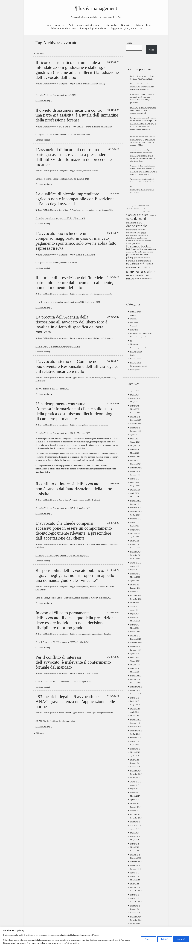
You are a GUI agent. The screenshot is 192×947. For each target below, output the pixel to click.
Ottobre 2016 (135, 822)
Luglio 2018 (134, 745)
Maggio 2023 (135, 533)
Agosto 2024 (134, 479)
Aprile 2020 (134, 668)
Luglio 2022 (134, 570)
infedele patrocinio (90, 294)
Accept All (181, 939)
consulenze (152, 215)
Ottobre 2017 (135, 778)
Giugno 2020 (135, 661)
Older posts (39, 53)
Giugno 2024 (135, 486)
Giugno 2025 (135, 442)
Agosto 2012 (134, 898)
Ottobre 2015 (135, 865)
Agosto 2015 (134, 873)
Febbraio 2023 (135, 544)
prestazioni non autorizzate (137, 254)
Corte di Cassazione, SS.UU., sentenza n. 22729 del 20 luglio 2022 (63, 681)
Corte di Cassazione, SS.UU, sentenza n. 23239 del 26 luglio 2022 (63, 642)
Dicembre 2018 (135, 727)
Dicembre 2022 (135, 551)
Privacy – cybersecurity (138, 348)
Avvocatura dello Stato (91, 338)
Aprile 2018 (134, 756)
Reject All (164, 939)
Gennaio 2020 (135, 679)
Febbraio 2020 (135, 676)
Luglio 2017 (134, 789)
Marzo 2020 (134, 672)
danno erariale (41, 589)
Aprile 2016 (134, 843)
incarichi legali (97, 378)
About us (59, 25)
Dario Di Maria (44, 83)
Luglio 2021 (134, 614)
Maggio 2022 (135, 577)
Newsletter (126, 25)
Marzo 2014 (134, 884)
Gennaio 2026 (135, 416)
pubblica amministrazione (143, 260)
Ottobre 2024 (135, 471)
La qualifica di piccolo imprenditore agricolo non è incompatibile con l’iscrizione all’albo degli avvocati (75, 198)
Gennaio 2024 (135, 504)
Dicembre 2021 (135, 595)
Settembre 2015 (135, 869)
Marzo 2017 (134, 803)
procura (109, 338)
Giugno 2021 (135, 617)
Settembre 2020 (135, 650)
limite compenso (102, 544)
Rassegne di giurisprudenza (93, 28)
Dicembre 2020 (135, 639)
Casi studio (134, 322)
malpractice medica (150, 249)
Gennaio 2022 (135, 592)
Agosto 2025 (134, 435)
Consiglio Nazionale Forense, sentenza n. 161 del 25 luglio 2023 (62, 179)
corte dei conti (136, 219)
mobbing (134, 252)
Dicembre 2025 (135, 420)
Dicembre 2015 (135, 858)
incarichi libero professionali (135, 241)
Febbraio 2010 (135, 909)
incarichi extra (142, 238)
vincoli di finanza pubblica (143, 278)
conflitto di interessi (92, 126)
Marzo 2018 (134, 759)
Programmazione (136, 351)
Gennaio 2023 (135, 548)
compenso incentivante (133, 212)
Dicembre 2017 (135, 770)
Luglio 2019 (134, 701)
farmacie (143, 232)
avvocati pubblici (82, 587)
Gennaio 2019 (135, 723)
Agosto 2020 (134, 654)
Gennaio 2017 (135, 811)
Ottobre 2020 (135, 646)
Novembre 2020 (136, 643)
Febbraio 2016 (135, 851)
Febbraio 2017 (135, 807)
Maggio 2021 (135, 621)
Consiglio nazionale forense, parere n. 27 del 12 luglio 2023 (60, 218)
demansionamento (131, 230)
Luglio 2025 (134, 438)
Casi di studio (110, 25)
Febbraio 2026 (135, 413)
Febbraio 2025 (135, 457)
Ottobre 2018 (135, 734)
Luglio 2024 (134, 482)
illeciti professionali (90, 425)
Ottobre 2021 (135, 603)
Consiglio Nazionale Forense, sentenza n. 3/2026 (56, 95)
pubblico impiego (132, 263)
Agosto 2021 (134, 610)
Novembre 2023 (136, 511)
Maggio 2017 (135, 796)
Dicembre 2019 (135, 683)
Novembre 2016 (136, 818)
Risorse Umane (64, 126)
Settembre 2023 (135, 519)
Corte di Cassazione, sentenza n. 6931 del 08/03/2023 (58, 346)
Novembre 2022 (136, 555)
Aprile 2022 (134, 581)
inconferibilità (41, 380)
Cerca (129, 43)
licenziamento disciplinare (138, 246)
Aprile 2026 (134, 405)
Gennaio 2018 (135, 767)
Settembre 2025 (135, 431)
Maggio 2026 (135, 402)
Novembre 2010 (136, 902)
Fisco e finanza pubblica (138, 337)
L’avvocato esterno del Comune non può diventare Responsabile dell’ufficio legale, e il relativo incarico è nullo (77, 366)
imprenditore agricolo (93, 210)
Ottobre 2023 (135, 515)
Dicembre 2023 (135, 508)
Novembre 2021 (136, 599)
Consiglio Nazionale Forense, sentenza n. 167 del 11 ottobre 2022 (63, 508)
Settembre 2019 (135, 694)
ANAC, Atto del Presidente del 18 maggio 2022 (55, 721)
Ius (131, 340)
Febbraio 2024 (135, 500)
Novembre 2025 (136, 424)
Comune (88, 378)
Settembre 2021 (135, 606)
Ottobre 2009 (135, 924)
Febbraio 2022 (135, 588)
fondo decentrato (131, 235)
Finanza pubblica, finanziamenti (141, 333)
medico (128, 252)
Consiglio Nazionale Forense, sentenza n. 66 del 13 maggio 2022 (62, 555)
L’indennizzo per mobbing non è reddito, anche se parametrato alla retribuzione (142, 189)
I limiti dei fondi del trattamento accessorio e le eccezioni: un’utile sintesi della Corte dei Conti (142, 86)
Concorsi (133, 326)
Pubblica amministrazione (63, 28)
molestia (86, 83)
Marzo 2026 (134, 409)
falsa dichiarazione (133, 232)
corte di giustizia (131, 222)
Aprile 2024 (134, 493)
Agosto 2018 (134, 741)
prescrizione (102, 294)
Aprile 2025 (134, 449)
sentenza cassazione (140, 272)
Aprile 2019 (134, 712)
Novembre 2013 (136, 891)
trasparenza (130, 278)
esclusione (142, 229)
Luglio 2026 (134, 394)
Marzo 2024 (134, 497)
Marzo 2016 (134, 847)
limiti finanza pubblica (134, 249)
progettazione (130, 260)
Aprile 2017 (134, 800)
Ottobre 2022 (135, 559)
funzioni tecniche (143, 235)
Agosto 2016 (134, 829)
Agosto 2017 (134, 785)
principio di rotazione (105, 713)
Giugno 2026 (135, 398)
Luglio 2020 (134, 657)
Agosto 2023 (134, 522)
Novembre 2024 (136, 468)
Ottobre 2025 (135, 427)
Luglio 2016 (134, 832)
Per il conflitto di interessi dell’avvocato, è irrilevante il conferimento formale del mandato (73, 662)
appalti (136, 209)
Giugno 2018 (135, 748)
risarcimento (131, 267)
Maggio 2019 (135, 708)
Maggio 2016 (135, 840)
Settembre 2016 (135, 825)
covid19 (139, 222)
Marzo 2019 (134, 716)
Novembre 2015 (136, 862)
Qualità (132, 355)
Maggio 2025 (135, 446)
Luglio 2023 (134, 526)
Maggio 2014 (135, 880)
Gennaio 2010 (135, 913)
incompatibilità (106, 126)
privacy (129, 257)
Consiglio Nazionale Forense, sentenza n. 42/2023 (56, 262)
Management (63, 83)
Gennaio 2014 (135, 887)
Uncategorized (135, 370)
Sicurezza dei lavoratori (138, 366)
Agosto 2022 (134, 566)
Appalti (133, 315)
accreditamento (143, 206)
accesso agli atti (131, 206)
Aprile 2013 (134, 894)
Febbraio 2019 (135, 719)
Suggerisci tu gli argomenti (123, 28)
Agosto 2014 (134, 876)
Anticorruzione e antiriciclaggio (84, 25)
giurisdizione (131, 238)
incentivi (148, 241)
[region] (96, 937)
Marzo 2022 (134, 584)
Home (48, 25)
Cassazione (143, 209)
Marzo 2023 (134, 540)
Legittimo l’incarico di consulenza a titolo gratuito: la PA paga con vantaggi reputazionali (143, 110)
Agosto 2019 (134, 697)
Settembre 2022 (135, 562)
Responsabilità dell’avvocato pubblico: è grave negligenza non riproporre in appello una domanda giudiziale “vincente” (75, 575)
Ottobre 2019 (135, 690)
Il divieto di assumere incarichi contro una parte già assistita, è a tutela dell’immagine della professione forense (77, 115)
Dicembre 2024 (135, 464)
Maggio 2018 (135, 752)
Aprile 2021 (134, 624)
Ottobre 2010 (135, 905)
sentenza (144, 267)
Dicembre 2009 (135, 916)
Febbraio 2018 (135, 763)
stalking (102, 83)
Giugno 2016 (135, 836)
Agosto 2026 (134, 391)
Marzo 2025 (134, 453)
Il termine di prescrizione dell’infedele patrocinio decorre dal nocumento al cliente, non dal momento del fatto (74, 282)
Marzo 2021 (134, 628)
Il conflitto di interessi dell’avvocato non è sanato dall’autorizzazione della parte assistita (74, 488)
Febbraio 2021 (135, 632)
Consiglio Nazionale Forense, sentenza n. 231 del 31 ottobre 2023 (63, 134)
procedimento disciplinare (102, 634)
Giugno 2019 (135, 705)
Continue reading (44, 100)
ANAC (129, 208)
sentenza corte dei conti (137, 275)
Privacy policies (143, 25)
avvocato (79, 83)
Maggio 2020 (135, 665)
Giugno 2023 (135, 530)
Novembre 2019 (136, 686)
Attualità (133, 319)
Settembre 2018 (135, 738)
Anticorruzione (135, 311)
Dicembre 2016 (135, 814)
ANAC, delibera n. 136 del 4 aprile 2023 (52, 389)
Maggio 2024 (135, 489)
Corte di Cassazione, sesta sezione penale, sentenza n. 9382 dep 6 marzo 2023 (68, 302)
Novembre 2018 (136, 730)
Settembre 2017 (135, 781)
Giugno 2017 (135, 792)
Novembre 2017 (136, 774)
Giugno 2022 (135, 573)
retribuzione (149, 263)
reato (110, 294)
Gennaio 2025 (135, 460)
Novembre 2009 (136, 920)
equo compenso (89, 254)
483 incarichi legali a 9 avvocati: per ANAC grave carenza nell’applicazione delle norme (75, 701)
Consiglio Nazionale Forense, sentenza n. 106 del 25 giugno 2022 (63, 433)
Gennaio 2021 (135, 635)
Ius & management (97, 8)
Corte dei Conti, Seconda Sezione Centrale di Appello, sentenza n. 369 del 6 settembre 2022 (73, 598)
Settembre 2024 (135, 475)
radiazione (94, 83)
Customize (149, 939)
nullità (103, 338)
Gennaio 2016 (135, 854)
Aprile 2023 (134, 537)
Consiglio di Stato (137, 214)
